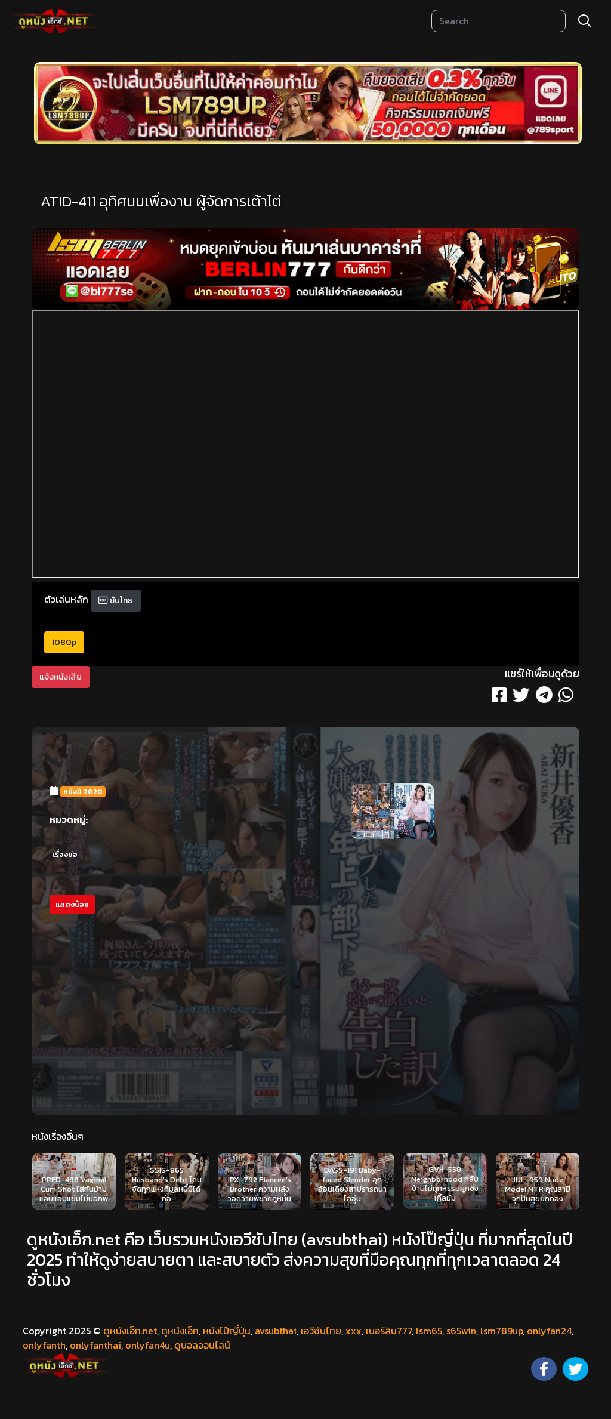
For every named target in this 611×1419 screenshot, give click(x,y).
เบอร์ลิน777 (389, 1331)
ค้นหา (584, 21)
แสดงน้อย (72, 904)
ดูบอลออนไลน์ (202, 1345)
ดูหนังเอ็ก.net (130, 1331)
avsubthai (276, 1331)
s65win (461, 1331)
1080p (64, 642)
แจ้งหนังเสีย (60, 677)
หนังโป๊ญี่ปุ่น (227, 1331)
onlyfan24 (549, 1331)
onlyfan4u (147, 1345)
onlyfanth (44, 1345)
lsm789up (501, 1331)
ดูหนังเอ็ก (180, 1331)
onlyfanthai (95, 1345)
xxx (353, 1331)
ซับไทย (120, 600)
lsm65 (429, 1331)
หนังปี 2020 (83, 791)
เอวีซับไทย (321, 1331)
